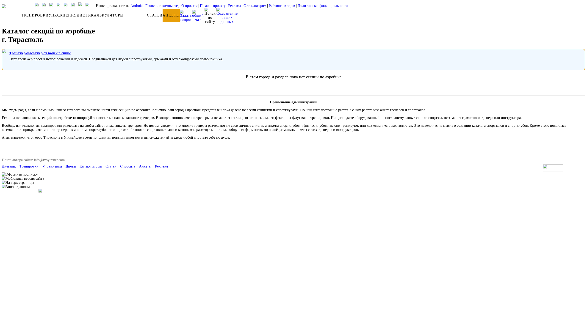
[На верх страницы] (18, 183)
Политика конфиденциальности (323, 6)
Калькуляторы (91, 166)
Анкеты (145, 166)
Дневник (9, 166)
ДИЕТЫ (84, 15)
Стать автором (255, 6)
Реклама (234, 6)
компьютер (171, 6)
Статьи (110, 166)
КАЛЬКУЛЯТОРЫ (107, 15)
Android (136, 6)
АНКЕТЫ (171, 15)
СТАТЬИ (155, 15)
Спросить (127, 166)
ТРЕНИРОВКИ (35, 15)
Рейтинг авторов (282, 6)
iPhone (149, 6)
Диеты (71, 166)
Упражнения (52, 166)
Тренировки (29, 166)
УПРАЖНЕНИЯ (63, 15)
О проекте (189, 6)
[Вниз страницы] (16, 187)
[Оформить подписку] (20, 174)
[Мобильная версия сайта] (23, 178)
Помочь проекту (213, 6)
